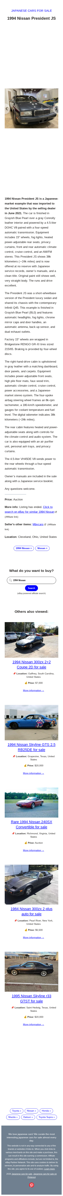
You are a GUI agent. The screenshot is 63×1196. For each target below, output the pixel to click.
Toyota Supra (46, 1117)
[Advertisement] (31, 55)
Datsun (27, 1117)
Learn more (49, 1169)
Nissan (41, 548)
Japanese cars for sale (31, 10)
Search (31, 588)
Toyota (15, 1110)
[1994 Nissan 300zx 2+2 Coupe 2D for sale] (31, 657)
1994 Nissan (23, 548)
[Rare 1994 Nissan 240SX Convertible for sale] (31, 816)
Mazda (12, 1117)
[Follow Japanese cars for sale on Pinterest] (31, 1186)
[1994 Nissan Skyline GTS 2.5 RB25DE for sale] (31, 739)
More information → (33, 690)
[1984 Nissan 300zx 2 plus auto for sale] (31, 903)
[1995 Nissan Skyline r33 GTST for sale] (31, 991)
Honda (45, 1110)
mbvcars (38, 524)
